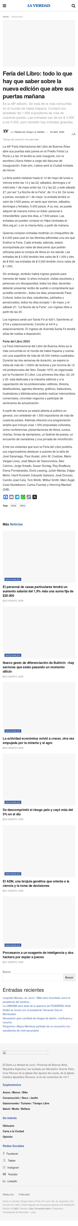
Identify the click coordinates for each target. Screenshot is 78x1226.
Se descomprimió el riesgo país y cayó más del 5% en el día (38, 811)
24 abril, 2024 (57, 132)
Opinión (8, 1136)
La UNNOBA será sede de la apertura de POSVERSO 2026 (37, 1006)
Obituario (8, 1125)
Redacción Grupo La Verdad (29, 132)
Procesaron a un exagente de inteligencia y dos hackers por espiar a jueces (38, 954)
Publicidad (24, 1194)
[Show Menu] (4, 5)
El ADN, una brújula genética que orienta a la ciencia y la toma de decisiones (36, 883)
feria (13, 505)
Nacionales (17, 16)
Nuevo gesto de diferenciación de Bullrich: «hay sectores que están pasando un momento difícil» (38, 667)
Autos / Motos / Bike (15, 1092)
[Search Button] (73, 5)
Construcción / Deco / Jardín (20, 1098)
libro (22, 505)
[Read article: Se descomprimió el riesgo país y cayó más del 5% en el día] (39, 779)
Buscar (7, 972)
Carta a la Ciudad (13, 1131)
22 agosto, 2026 (14, 600)
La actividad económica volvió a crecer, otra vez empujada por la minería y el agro (38, 740)
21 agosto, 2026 (14, 890)
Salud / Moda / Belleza (16, 1109)
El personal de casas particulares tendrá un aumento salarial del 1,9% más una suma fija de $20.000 (38, 591)
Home (6, 16)
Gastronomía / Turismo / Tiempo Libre (26, 1103)
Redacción (8, 1194)
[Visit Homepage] (39, 5)
